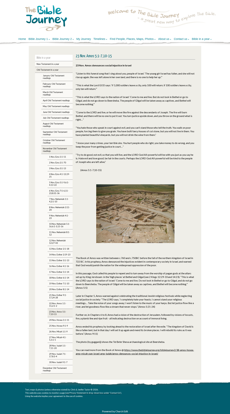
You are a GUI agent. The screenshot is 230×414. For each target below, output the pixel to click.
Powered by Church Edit (115, 411)
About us (163, 39)
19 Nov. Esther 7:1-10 (59, 283)
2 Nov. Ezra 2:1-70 (57, 162)
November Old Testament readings (55, 149)
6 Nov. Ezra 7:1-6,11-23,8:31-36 (59, 191)
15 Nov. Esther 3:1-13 (59, 260)
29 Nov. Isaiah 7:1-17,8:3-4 (57, 355)
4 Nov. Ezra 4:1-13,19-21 (59, 175)
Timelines (99, 39)
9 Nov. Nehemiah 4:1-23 (59, 216)
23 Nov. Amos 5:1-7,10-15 (57, 312)
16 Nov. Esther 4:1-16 (59, 266)
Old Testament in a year (48, 70)
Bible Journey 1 (38, 39)
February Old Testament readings (54, 85)
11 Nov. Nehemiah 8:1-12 (59, 233)
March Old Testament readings (53, 93)
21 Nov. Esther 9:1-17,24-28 (58, 296)
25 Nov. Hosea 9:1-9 (58, 326)
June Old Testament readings (56, 112)
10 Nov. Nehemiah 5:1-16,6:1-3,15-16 (59, 225)
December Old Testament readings (55, 369)
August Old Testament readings (53, 124)
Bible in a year (201, 39)
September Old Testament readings (55, 133)
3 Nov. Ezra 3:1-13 (57, 168)
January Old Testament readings (53, 76)
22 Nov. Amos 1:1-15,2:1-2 (57, 304)
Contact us (180, 39)
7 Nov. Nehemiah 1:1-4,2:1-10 (59, 200)
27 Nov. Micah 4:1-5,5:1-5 (57, 338)
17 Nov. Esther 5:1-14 (59, 272)
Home (22, 39)
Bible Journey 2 (62, 39)
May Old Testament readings (56, 106)
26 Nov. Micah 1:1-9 (58, 331)
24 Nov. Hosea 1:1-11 (59, 320)
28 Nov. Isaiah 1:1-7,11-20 (57, 346)
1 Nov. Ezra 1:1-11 (57, 157)
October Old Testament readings (54, 141)
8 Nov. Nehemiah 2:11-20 (59, 208)
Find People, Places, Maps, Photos (132, 39)
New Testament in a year (48, 64)
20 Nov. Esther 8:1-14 (59, 289)
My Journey (83, 39)
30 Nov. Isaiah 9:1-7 (58, 362)
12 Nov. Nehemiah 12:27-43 (57, 241)
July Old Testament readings (56, 118)
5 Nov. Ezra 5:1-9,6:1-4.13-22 (59, 183)
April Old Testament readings (56, 100)
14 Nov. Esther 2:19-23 (59, 254)
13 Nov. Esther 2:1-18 (59, 249)
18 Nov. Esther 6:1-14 (59, 277)
